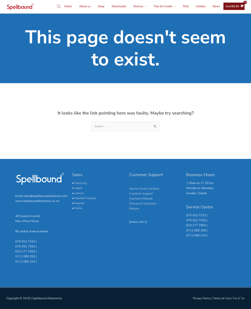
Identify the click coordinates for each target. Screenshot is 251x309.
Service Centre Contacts (144, 189)
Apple (78, 188)
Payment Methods (141, 199)
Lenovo (79, 193)
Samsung (80, 183)
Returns (134, 208)
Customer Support (141, 194)
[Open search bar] (59, 6)
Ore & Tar (238, 298)
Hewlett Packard (85, 198)
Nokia (78, 208)
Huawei (79, 203)
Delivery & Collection (142, 204)
